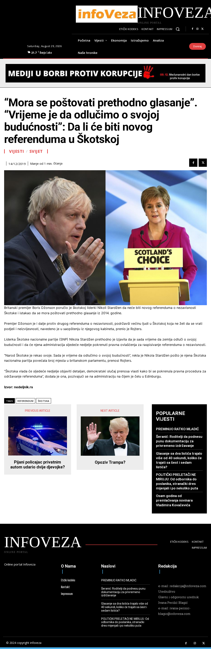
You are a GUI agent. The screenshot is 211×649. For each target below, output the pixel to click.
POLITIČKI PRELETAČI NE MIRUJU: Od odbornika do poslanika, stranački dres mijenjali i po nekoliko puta (177, 481)
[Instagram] (197, 29)
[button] (178, 29)
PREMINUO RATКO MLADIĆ (177, 429)
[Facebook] (192, 29)
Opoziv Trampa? (110, 462)
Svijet (36, 151)
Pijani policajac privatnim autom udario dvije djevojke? (37, 464)
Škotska (43, 400)
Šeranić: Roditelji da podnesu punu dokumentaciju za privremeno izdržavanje (179, 441)
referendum (25, 400)
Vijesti (16, 151)
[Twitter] (202, 29)
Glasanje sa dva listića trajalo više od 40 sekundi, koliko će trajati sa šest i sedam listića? (124, 607)
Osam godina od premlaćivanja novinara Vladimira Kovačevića (174, 500)
